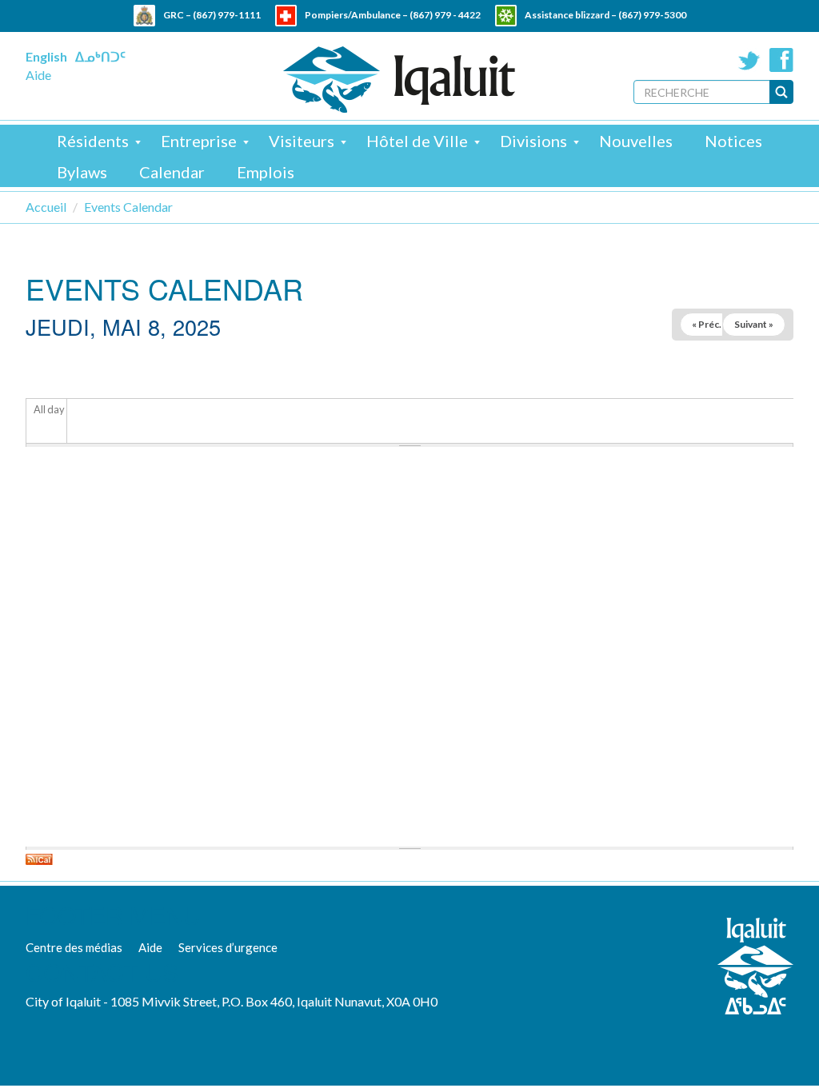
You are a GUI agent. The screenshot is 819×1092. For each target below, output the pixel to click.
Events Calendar (128, 206)
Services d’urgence (228, 947)
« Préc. (706, 324)
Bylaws (82, 171)
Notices (733, 140)
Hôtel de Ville (417, 140)
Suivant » (753, 324)
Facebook (781, 60)
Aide (38, 74)
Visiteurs (301, 140)
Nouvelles (636, 140)
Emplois (265, 171)
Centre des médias (74, 947)
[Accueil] (399, 79)
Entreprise (199, 140)
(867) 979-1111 (227, 15)
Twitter (749, 60)
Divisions (533, 140)
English (46, 56)
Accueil (46, 206)
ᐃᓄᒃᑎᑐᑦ (100, 56)
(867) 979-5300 (652, 15)
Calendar (172, 171)
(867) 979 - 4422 (445, 15)
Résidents (93, 140)
